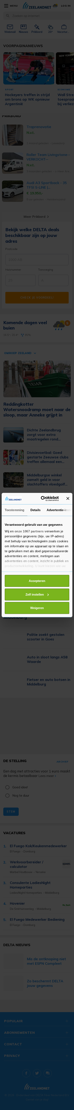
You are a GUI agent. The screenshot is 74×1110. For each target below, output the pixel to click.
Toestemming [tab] (14, 510)
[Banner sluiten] (67, 498)
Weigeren (37, 608)
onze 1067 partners (29, 531)
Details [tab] (35, 510)
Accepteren (37, 581)
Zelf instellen (34, 594)
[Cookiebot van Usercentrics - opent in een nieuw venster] (43, 498)
